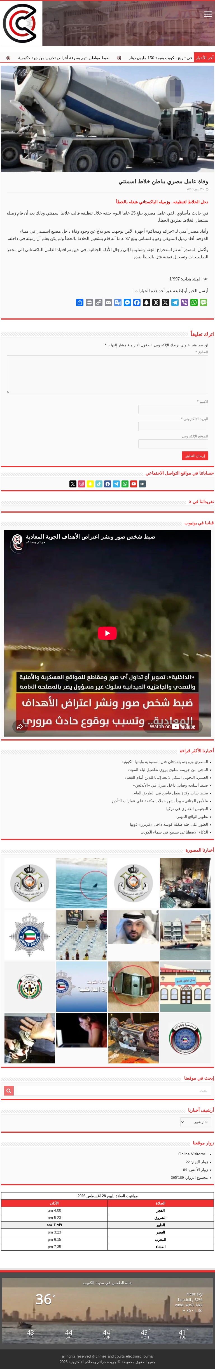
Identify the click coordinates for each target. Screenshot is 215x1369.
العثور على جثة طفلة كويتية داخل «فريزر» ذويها (169, 824)
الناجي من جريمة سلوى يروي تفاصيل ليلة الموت (168, 769)
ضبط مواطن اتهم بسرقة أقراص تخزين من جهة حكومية (148, 58)
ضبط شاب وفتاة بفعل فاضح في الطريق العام (171, 793)
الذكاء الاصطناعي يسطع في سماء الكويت (174, 832)
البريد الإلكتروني (194, 419)
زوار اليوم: (199, 1162)
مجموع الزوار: (196, 1177)
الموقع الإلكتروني (195, 436)
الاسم (202, 401)
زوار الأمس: (197, 1169)
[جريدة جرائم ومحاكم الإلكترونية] (107, 23)
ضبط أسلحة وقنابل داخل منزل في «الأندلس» (170, 785)
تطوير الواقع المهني (192, 816)
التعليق (201, 352)
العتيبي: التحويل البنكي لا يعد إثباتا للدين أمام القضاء (166, 777)
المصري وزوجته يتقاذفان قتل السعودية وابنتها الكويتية (164, 762)
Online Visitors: (192, 1154)
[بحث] (9, 1091)
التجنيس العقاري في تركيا (187, 808)
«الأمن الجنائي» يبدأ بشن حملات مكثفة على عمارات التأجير (159, 801)
